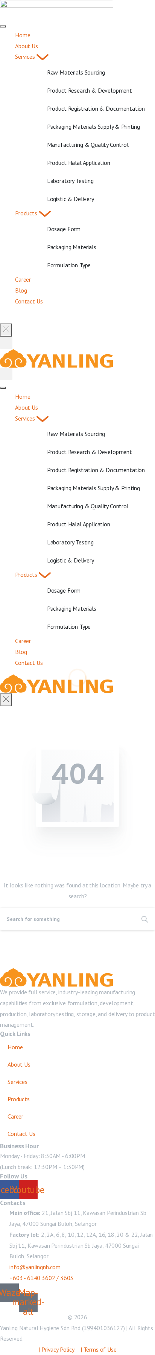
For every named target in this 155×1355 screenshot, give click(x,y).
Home (15, 1047)
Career (15, 1116)
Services (17, 1081)
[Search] (145, 919)
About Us (19, 1064)
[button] (6, 343)
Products (19, 1099)
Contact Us (21, 1133)
